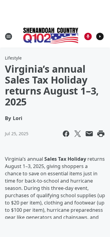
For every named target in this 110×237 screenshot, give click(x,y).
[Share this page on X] (77, 133)
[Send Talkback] (88, 36)
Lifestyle (13, 58)
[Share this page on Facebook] (66, 133)
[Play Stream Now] (100, 36)
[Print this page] (101, 133)
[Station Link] (50, 36)
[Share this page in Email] (89, 133)
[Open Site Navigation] (8, 36)
